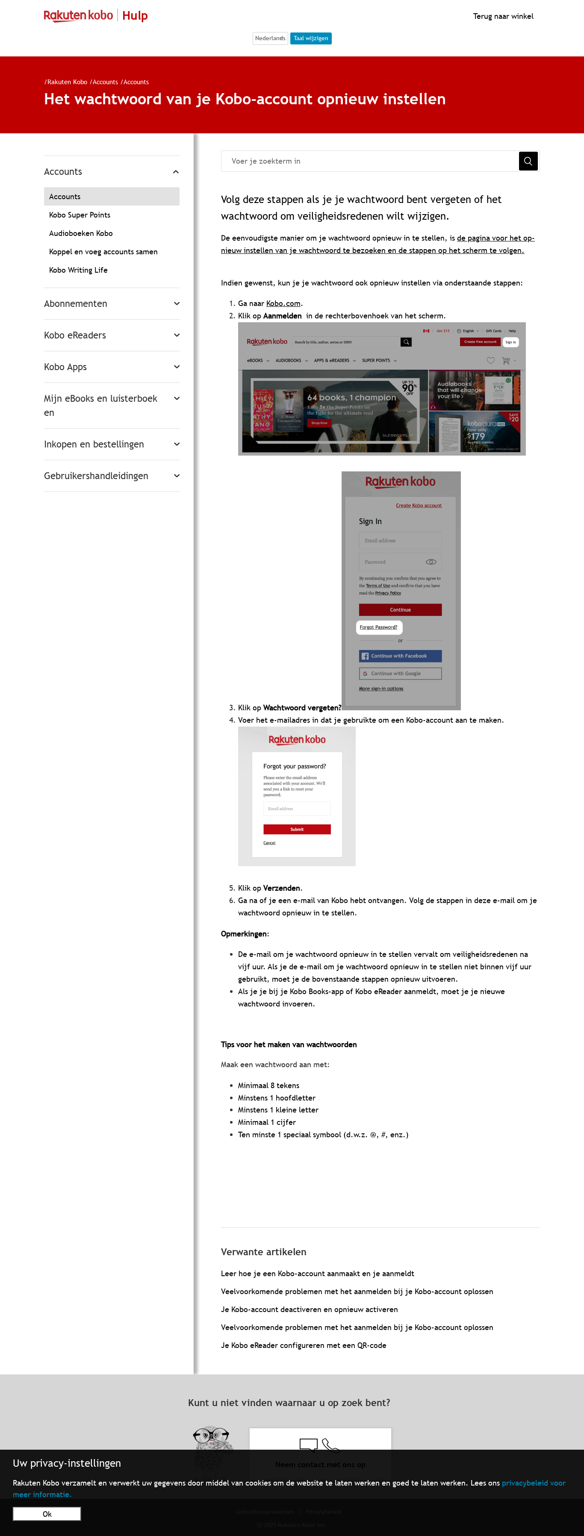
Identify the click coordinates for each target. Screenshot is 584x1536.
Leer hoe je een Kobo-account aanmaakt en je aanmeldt (317, 1273)
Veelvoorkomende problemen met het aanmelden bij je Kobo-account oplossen (357, 1291)
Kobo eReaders (75, 335)
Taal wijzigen (311, 38)
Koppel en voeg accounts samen (103, 251)
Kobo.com (283, 303)
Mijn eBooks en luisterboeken (100, 405)
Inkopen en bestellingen (94, 444)
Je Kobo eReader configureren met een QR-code (303, 1345)
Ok (47, 1514)
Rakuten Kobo (67, 81)
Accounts (105, 81)
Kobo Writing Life (78, 270)
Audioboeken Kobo (81, 233)
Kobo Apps (65, 367)
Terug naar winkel (502, 16)
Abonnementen (75, 303)
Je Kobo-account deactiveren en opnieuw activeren (309, 1309)
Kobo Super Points (79, 215)
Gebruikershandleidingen (96, 476)
